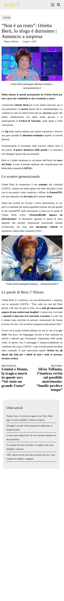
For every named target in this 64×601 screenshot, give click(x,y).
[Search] (59, 4)
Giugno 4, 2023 (30, 41)
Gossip (6, 18)
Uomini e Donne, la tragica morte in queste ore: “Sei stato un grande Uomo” (15, 376)
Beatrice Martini (11, 41)
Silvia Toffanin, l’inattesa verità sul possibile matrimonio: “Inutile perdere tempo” (49, 378)
